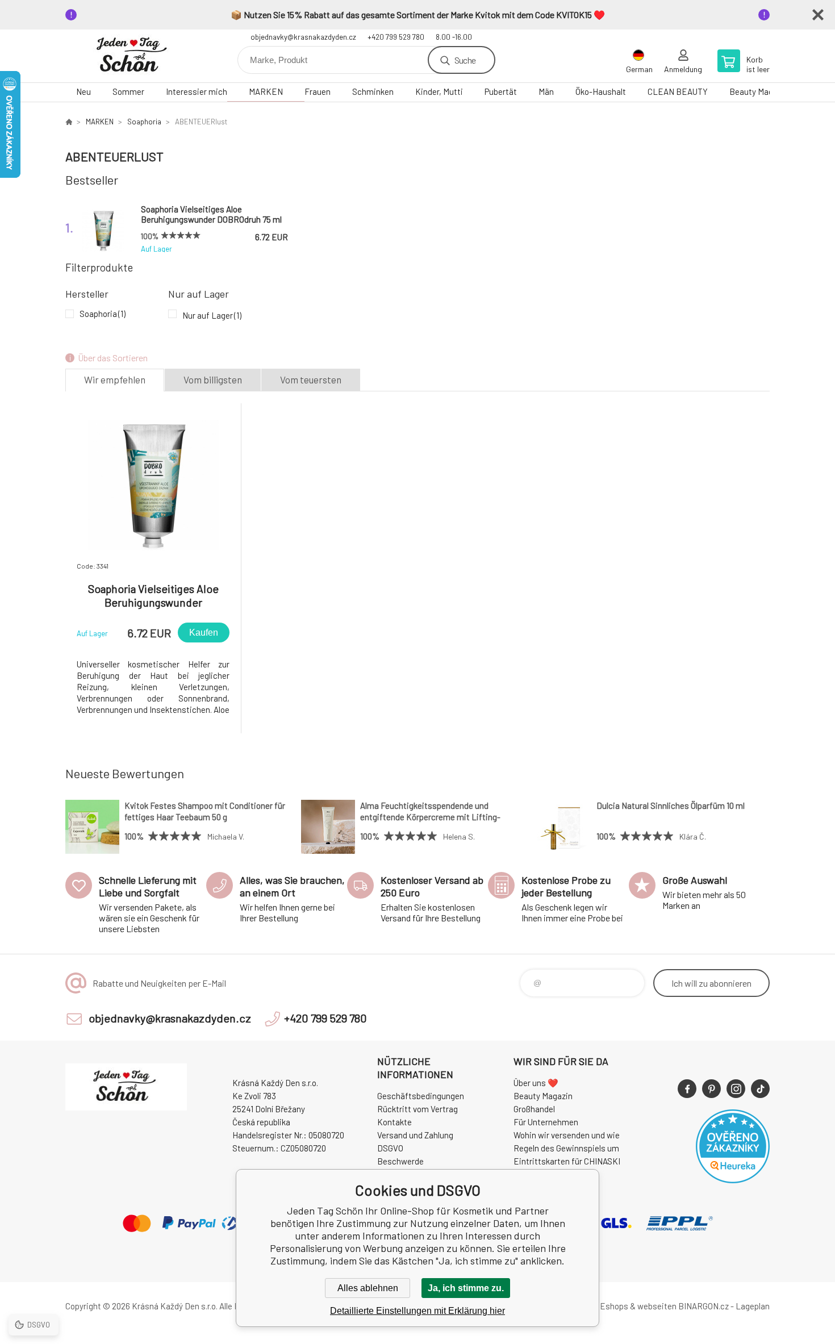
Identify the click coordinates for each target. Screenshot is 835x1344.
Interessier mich (196, 91)
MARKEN (266, 91)
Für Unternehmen (545, 1122)
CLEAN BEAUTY (678, 91)
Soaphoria (144, 121)
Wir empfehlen (114, 379)
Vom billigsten (212, 379)
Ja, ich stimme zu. (466, 1288)
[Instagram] (736, 1088)
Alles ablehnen (367, 1288)
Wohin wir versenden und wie (566, 1135)
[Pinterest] (711, 1088)
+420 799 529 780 (396, 36)
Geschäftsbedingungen (420, 1096)
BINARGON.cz (703, 1306)
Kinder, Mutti (439, 91)
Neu (83, 91)
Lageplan (753, 1306)
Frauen (317, 91)
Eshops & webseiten (638, 1306)
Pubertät (501, 91)
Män (546, 91)
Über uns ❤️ (535, 1083)
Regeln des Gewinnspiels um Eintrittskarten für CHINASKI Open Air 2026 (566, 1161)
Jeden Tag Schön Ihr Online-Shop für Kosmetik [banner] (133, 56)
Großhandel (534, 1109)
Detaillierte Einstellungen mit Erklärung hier (417, 1311)
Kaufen (203, 632)
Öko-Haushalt (600, 91)
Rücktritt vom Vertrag (417, 1109)
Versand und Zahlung (415, 1135)
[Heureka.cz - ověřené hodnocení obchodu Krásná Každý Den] (733, 1180)
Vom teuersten (310, 379)
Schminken (373, 91)
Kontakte (394, 1122)
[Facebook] (687, 1088)
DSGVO (390, 1148)
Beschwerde (400, 1161)
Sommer (128, 91)
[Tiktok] (760, 1088)
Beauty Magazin (758, 91)
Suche (464, 60)
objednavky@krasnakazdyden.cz (303, 36)
